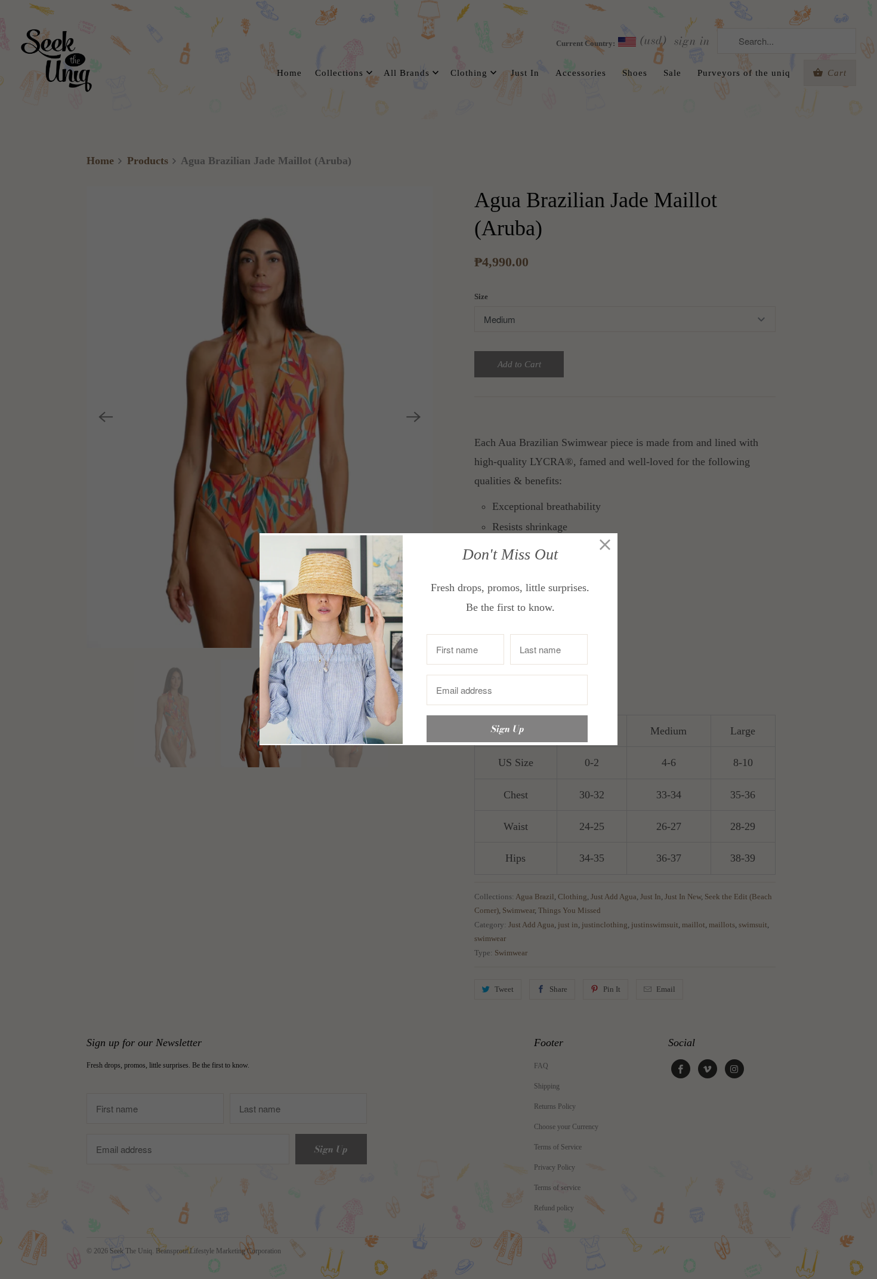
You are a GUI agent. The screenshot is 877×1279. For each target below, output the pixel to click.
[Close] (605, 545)
